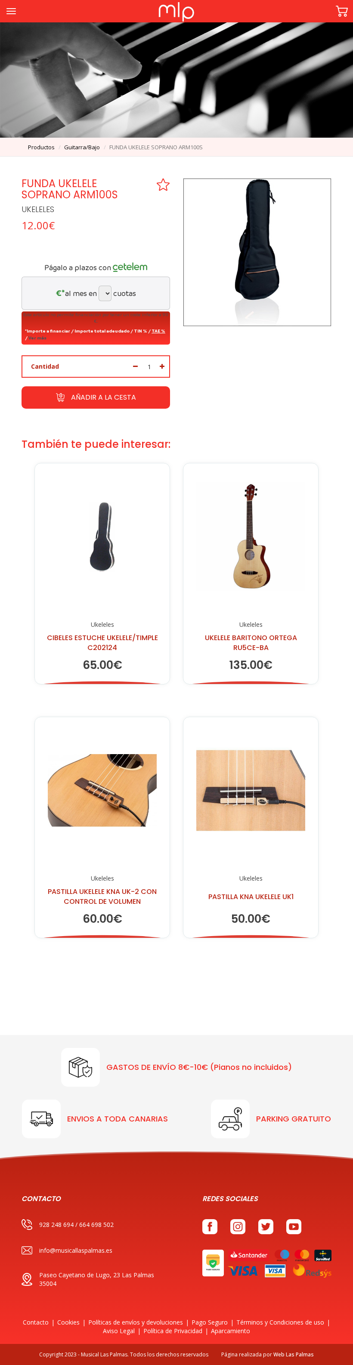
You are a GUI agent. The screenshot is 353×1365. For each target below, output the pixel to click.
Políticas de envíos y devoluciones (135, 1322)
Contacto (36, 1322)
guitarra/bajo (82, 147)
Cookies (68, 1322)
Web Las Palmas (293, 1354)
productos (41, 147)
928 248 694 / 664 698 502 (76, 1224)
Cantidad (45, 366)
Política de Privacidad (172, 1331)
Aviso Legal (119, 1331)
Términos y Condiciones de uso (280, 1322)
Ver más (37, 338)
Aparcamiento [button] (230, 1331)
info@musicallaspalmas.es (75, 1250)
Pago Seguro (210, 1322)
